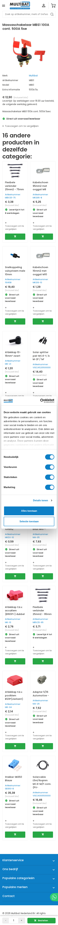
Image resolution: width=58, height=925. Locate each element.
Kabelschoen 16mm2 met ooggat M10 (40, 271)
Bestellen (41, 920)
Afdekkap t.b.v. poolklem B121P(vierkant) (14, 695)
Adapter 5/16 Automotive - (41, 693)
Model (5, 84)
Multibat (33, 75)
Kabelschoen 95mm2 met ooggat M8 (40, 186)
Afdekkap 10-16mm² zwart (13, 354)
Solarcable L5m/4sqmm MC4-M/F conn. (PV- (42, 782)
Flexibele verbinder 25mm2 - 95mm (42, 610)
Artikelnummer (10, 80)
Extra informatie (11, 89)
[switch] (49, 467)
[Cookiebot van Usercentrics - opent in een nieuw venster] (41, 401)
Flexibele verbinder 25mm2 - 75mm (14, 186)
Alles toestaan (29, 510)
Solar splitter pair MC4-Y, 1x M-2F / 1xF (41, 356)
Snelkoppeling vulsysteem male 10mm (15, 271)
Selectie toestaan (29, 521)
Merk (5, 75)
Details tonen (40, 500)
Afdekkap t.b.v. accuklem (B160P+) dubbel (15, 610)
